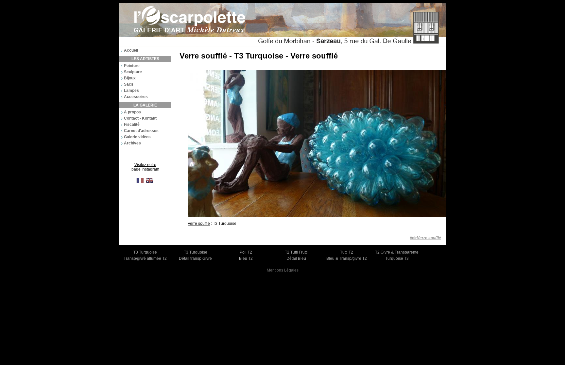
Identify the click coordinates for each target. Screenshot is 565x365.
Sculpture (133, 72)
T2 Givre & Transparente (397, 252)
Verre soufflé (199, 223)
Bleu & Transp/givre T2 (346, 258)
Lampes (131, 90)
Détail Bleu (296, 258)
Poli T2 (246, 252)
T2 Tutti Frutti (296, 252)
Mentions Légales (283, 270)
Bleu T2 (246, 258)
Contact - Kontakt (140, 118)
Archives (132, 143)
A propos (132, 112)
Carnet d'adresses (141, 130)
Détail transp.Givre (195, 258)
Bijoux (130, 78)
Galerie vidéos (137, 137)
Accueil (131, 50)
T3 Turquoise (145, 252)
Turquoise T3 (397, 258)
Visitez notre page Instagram (145, 167)
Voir (425, 238)
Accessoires (136, 96)
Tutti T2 (346, 252)
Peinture (132, 65)
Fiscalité (132, 124)
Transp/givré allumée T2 (145, 258)
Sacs (128, 84)
